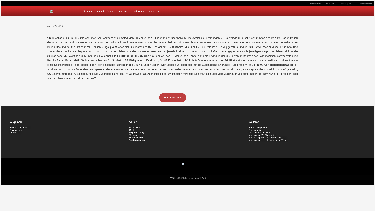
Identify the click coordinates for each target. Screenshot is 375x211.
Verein (110, 11)
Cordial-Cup (153, 11)
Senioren (88, 11)
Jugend (100, 11)
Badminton (138, 11)
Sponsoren (123, 11)
